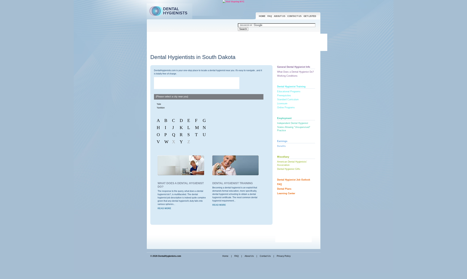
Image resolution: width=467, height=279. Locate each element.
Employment (284, 118)
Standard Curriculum (288, 99)
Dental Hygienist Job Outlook (293, 179)
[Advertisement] (238, 42)
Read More (164, 208)
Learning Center (286, 193)
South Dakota (219, 57)
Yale (159, 104)
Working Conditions (287, 75)
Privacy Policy (284, 256)
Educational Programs (288, 91)
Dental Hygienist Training (232, 183)
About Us (279, 16)
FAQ (269, 16)
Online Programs (286, 107)
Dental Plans (284, 188)
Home (262, 16)
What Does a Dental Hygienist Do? (295, 71)
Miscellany (283, 156)
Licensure (282, 103)
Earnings (282, 141)
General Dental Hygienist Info (293, 67)
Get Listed (310, 16)
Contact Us (294, 16)
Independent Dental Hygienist (292, 123)
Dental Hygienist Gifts (288, 169)
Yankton (161, 107)
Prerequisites (284, 95)
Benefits (281, 146)
